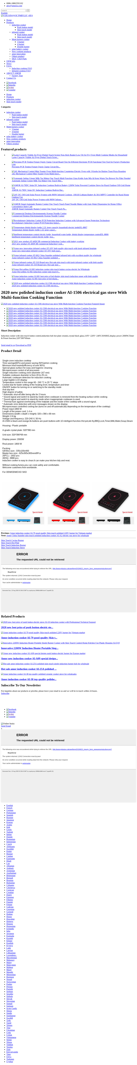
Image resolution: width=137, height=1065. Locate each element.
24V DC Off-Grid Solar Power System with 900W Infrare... (37, 199)
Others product (18, 56)
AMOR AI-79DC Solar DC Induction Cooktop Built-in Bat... (38, 190)
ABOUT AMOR (13, 73)
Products (10, 22)
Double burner (23, 47)
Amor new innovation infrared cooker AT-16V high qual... (36, 251)
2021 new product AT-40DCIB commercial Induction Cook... (38, 244)
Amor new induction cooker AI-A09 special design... (29, 658)
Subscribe (5, 693)
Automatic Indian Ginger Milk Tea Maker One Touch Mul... (37, 181)
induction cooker (19, 25)
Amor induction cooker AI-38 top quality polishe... (28, 679)
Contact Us (11, 78)
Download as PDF (23, 345)
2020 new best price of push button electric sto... (27, 627)
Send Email (6, 726)
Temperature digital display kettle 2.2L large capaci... (34, 230)
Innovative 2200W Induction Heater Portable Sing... (29, 648)
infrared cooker (18, 32)
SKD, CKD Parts (19, 59)
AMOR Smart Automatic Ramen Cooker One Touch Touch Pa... (39, 209)
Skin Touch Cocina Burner (12, 540)
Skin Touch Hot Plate (10, 543)
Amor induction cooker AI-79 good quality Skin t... (29, 637)
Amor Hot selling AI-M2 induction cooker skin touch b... (36, 272)
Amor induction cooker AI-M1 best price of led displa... (35, 279)
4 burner (20, 44)
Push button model (25, 27)
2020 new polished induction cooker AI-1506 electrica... (35, 286)
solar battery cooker (20, 49)
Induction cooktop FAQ (22, 68)
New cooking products (21, 51)
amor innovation (19, 54)
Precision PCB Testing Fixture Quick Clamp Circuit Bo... (36, 167)
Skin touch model (24, 30)
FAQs (9, 66)
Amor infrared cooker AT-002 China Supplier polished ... (36, 258)
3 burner (20, 42)
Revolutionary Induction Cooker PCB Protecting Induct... (36, 223)
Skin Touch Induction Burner (13, 545)
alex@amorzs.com (14, 6)
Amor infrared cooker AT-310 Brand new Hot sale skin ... (36, 265)
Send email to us (8, 345)
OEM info (10, 61)
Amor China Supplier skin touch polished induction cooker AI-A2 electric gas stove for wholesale (47, 535)
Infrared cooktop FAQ (21, 71)
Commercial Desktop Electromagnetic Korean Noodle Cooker (38, 216)
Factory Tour (17, 75)
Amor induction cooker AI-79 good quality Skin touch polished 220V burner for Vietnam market (51, 533)
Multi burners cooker (20, 39)
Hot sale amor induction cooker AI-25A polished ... (29, 669)
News (8, 63)
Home (9, 20)
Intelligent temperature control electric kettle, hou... (33, 237)
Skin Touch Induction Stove (13, 547)
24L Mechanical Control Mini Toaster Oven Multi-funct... (36, 174)
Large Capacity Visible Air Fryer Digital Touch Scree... (35, 157)
